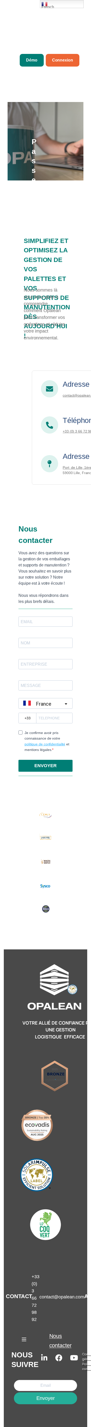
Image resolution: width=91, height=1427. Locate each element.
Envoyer (45, 1398)
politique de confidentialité (45, 744)
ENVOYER (45, 765)
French (47, 6)
